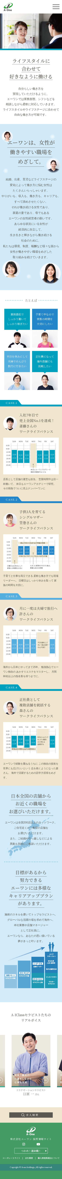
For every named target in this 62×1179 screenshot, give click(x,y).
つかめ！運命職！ (31, 1151)
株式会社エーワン (8, 7)
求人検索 (32, 1115)
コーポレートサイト (11, 1158)
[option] (31, 1063)
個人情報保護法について (49, 1158)
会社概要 (29, 1158)
